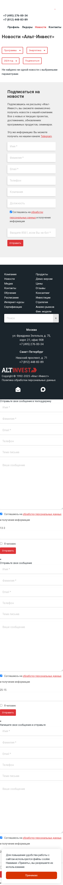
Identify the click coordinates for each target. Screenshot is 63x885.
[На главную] (17, 7)
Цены (39, 283)
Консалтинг (43, 292)
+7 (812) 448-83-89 (15, 19)
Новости (40, 27)
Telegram (46, 136)
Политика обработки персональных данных (29, 380)
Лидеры (27, 27)
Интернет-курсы (14, 302)
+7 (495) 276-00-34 (15, 15)
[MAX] (43, 389)
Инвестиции (43, 297)
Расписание (11, 297)
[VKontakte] (30, 390)
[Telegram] (36, 390)
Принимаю (31, 875)
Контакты (55, 27)
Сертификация (13, 306)
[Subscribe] (18, 390)
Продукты (42, 274)
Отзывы (40, 288)
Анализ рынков (45, 306)
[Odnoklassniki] (25, 390)
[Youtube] (50, 390)
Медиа (8, 283)
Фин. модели (43, 311)
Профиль (13, 27)
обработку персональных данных (42, 514)
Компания (10, 274)
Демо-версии (44, 278)
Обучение (10, 292)
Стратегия (42, 302)
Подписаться (32, 60)
